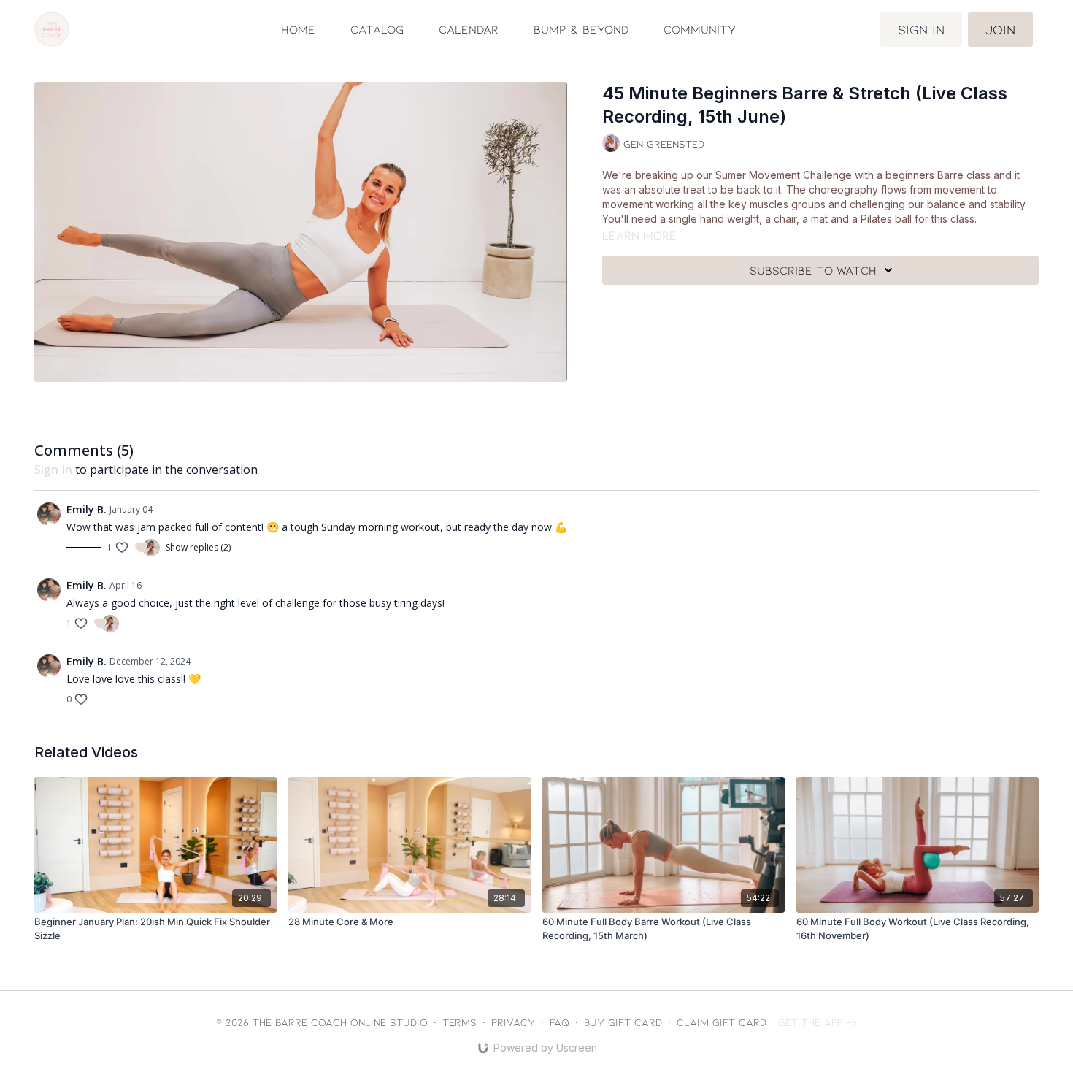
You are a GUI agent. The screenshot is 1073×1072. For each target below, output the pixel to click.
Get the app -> (818, 1022)
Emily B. (86, 509)
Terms (459, 1022)
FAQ (559, 1022)
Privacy (513, 1022)
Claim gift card (721, 1022)
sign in (53, 470)
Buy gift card (623, 1022)
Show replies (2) (198, 548)
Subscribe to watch (813, 270)
